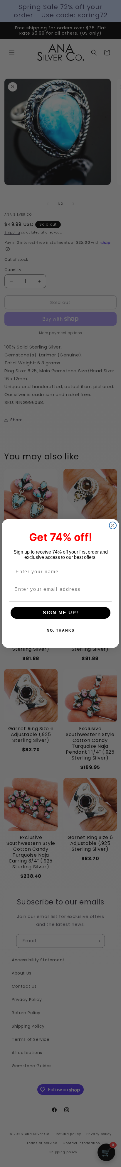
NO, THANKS (61, 630)
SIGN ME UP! (60, 612)
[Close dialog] (112, 525)
